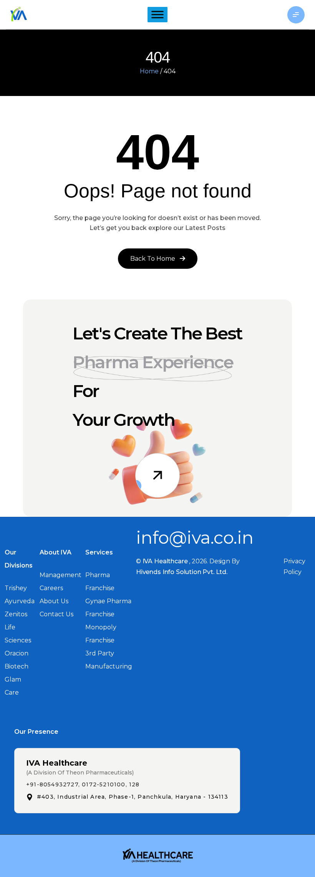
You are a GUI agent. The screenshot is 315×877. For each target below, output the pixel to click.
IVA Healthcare (165, 561)
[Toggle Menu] (157, 14)
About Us (54, 601)
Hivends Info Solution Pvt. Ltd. (181, 572)
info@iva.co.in (195, 537)
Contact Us (56, 614)
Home (149, 71)
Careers (51, 588)
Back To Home (153, 258)
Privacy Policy (294, 567)
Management (60, 575)
